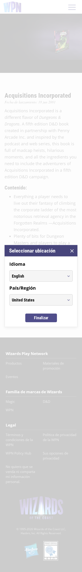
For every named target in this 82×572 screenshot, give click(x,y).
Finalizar (41, 317)
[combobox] (37, 276)
